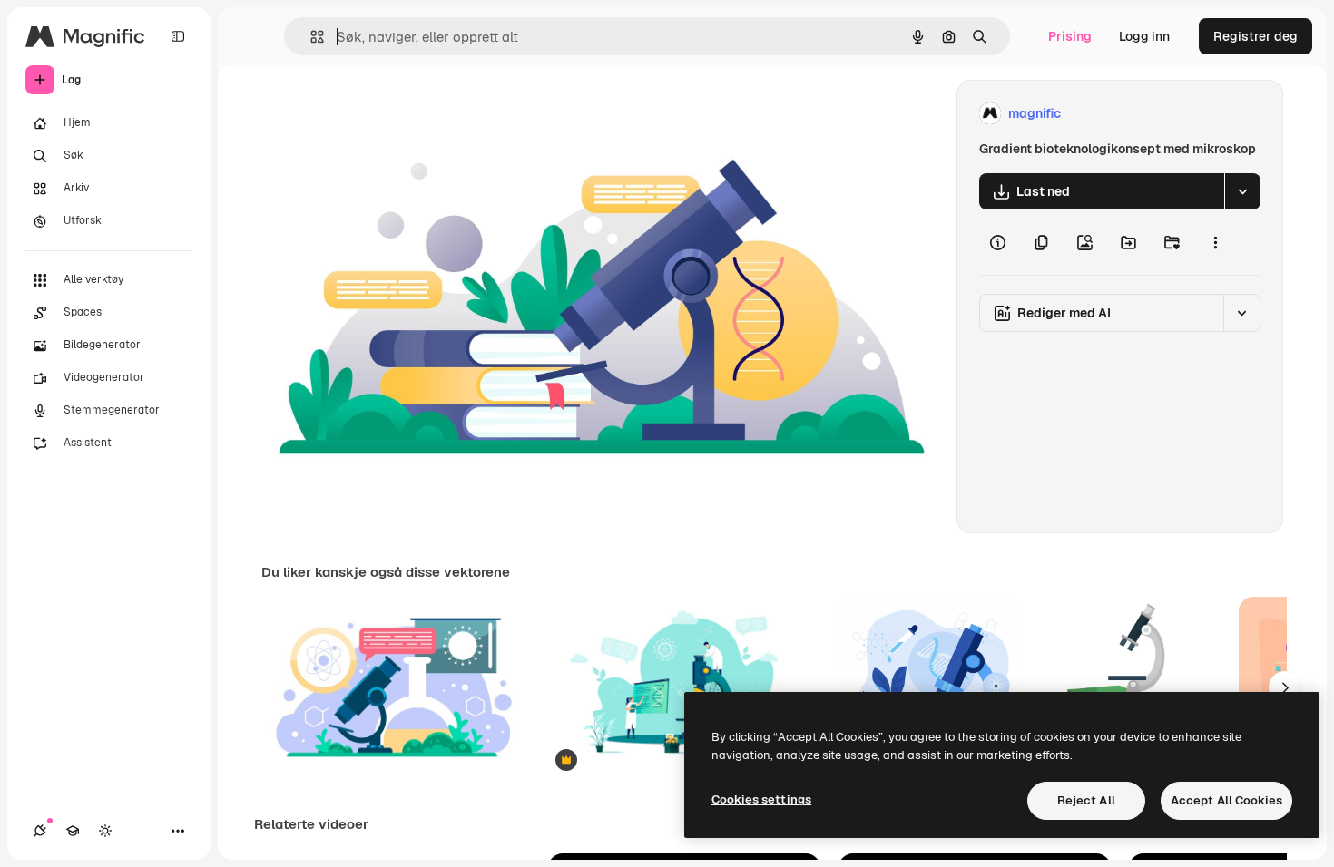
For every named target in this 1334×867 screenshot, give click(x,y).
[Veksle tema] (105, 830)
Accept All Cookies (1226, 800)
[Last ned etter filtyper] (1242, 191)
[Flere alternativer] (1215, 242)
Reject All (1086, 800)
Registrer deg (1255, 36)
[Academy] (72, 830)
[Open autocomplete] (310, 37)
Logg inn (1144, 36)
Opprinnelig (389, 113)
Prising (1070, 36)
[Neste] (1285, 687)
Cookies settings (761, 799)
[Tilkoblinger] (39, 830)
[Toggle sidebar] (177, 36)
